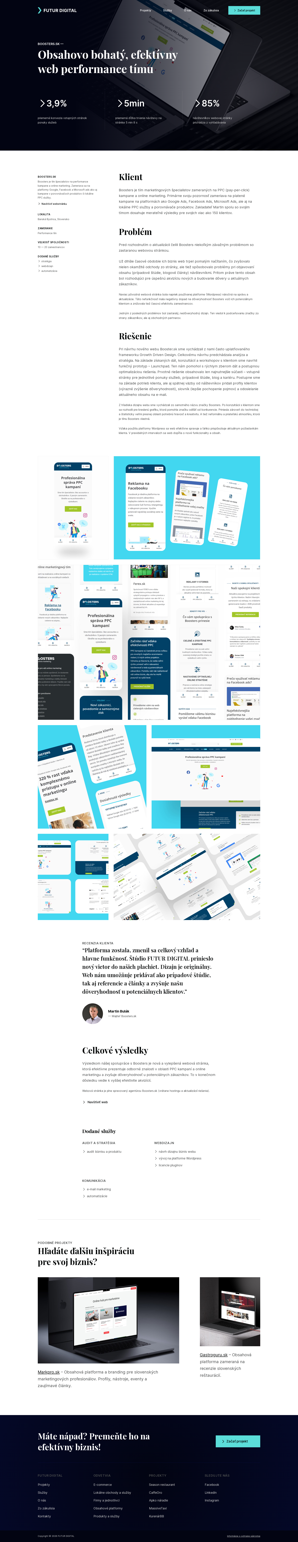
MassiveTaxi (158, 1508)
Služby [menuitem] (167, 10)
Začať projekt (246, 10)
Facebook (212, 1484)
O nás (42, 1500)
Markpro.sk (49, 1372)
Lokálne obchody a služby (112, 1492)
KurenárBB (156, 1516)
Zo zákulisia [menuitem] (211, 10)
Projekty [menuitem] (145, 10)
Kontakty (44, 1516)
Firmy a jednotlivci (106, 1500)
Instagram (212, 1500)
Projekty (44, 1484)
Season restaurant (162, 1484)
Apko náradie (158, 1500)
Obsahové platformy (108, 1508)
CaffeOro (155, 1492)
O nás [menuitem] (187, 10)
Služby (42, 1492)
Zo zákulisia (46, 1508)
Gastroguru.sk (214, 1354)
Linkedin (211, 1492)
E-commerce (102, 1484)
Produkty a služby (106, 1516)
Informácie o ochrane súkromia (243, 1536)
